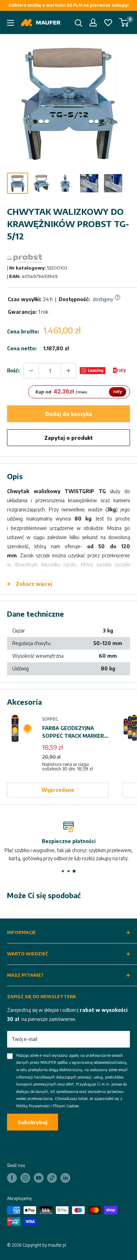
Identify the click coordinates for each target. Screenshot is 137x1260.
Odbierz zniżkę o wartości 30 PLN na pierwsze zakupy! (68, 5)
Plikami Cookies (66, 1105)
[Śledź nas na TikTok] (52, 1178)
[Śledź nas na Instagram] (25, 1178)
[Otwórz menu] (10, 23)
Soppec (50, 719)
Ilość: (13, 370)
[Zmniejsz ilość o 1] (31, 370)
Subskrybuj (32, 1122)
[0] (124, 22)
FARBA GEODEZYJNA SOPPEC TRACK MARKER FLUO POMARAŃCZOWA (73, 732)
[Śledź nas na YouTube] (39, 1178)
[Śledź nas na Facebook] (12, 1178)
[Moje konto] (93, 22)
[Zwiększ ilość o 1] (68, 370)
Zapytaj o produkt (68, 438)
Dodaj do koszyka (68, 414)
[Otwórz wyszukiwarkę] (79, 23)
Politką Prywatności (33, 1105)
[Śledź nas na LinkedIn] (65, 1178)
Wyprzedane (57, 790)
